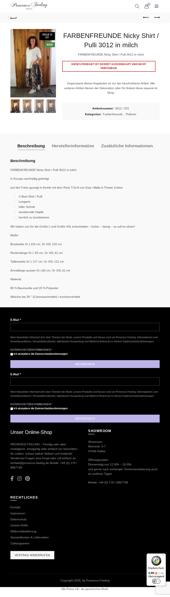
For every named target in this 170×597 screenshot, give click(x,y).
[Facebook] (12, 479)
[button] (51, 65)
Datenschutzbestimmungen (138, 341)
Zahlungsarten (19, 543)
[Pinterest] (27, 479)
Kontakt (15, 507)
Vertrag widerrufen (32, 555)
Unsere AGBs (19, 525)
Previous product (146, 17)
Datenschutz (18, 519)
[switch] (156, 581)
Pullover (131, 114)
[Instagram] (19, 479)
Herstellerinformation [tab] (73, 146)
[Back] (13, 17)
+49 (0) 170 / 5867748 (113, 482)
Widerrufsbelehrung (23, 531)
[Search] (137, 6)
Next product (156, 17)
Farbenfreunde (113, 114)
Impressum (17, 513)
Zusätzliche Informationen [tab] (127, 146)
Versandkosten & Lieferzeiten (29, 537)
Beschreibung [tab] (31, 146)
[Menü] (163, 555)
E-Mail (15, 319)
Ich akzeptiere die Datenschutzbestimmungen (40, 353)
